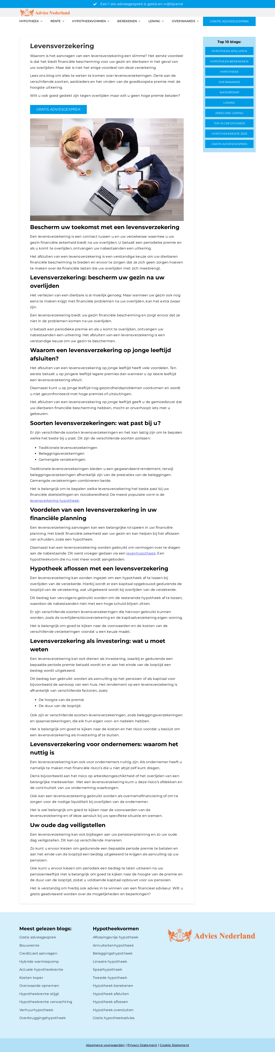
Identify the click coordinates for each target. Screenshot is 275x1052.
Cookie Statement (174, 1045)
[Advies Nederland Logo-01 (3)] (45, 10)
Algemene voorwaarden (105, 1045)
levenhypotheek (141, 553)
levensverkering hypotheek (54, 501)
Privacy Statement (142, 1045)
